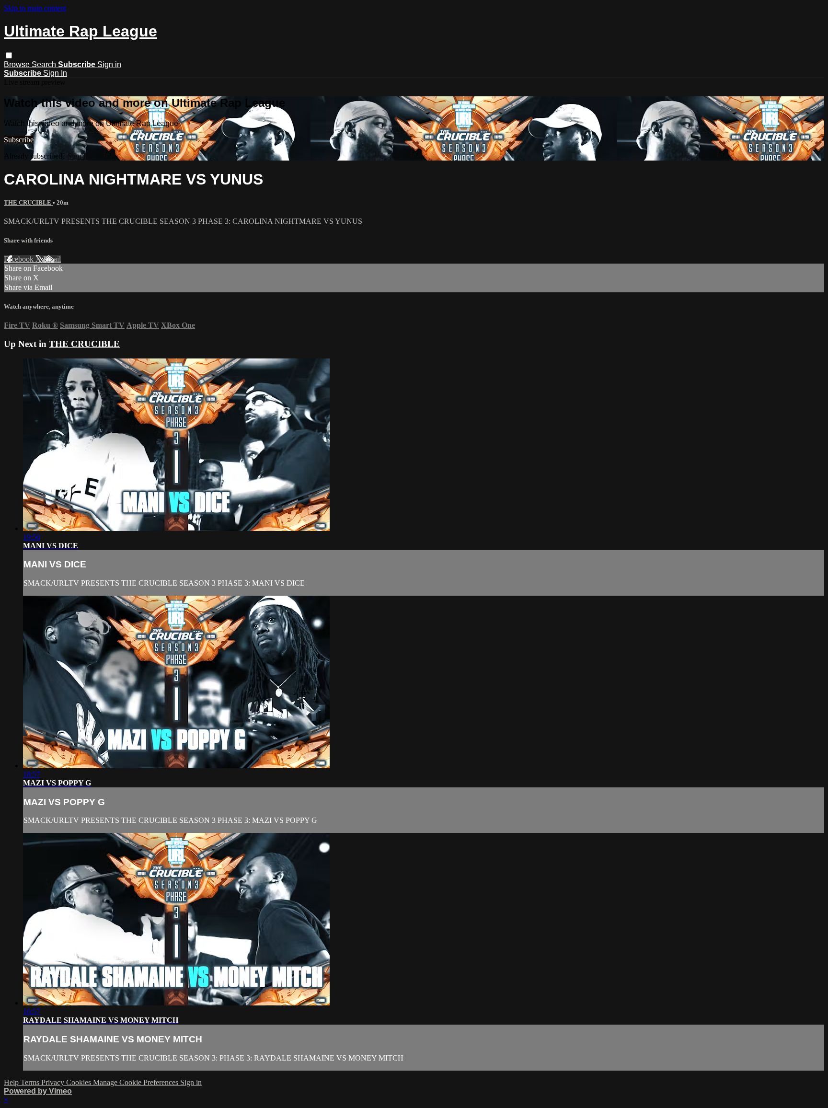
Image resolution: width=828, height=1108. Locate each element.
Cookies (79, 1082)
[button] (9, 55)
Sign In (55, 73)
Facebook (19, 259)
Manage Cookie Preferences (136, 1082)
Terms (31, 1082)
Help (12, 1082)
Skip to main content (35, 8)
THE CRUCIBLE (28, 202)
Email (52, 259)
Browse (18, 64)
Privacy (53, 1082)
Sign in (109, 64)
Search (45, 64)
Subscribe (19, 140)
